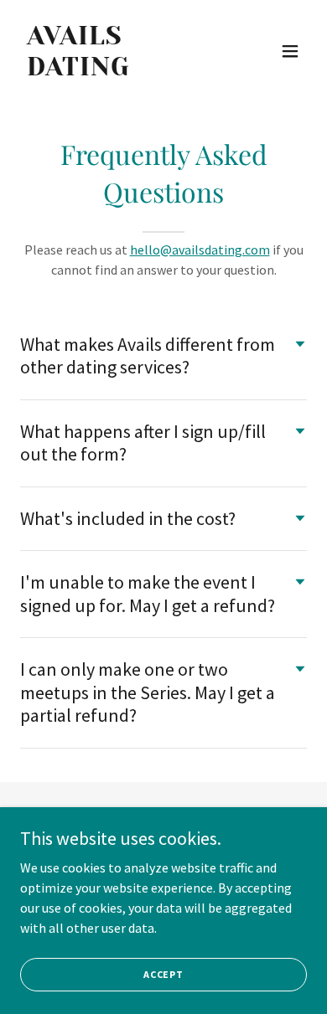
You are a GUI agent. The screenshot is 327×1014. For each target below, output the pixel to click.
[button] (290, 51)
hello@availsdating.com (200, 249)
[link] (120, 70)
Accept (163, 974)
